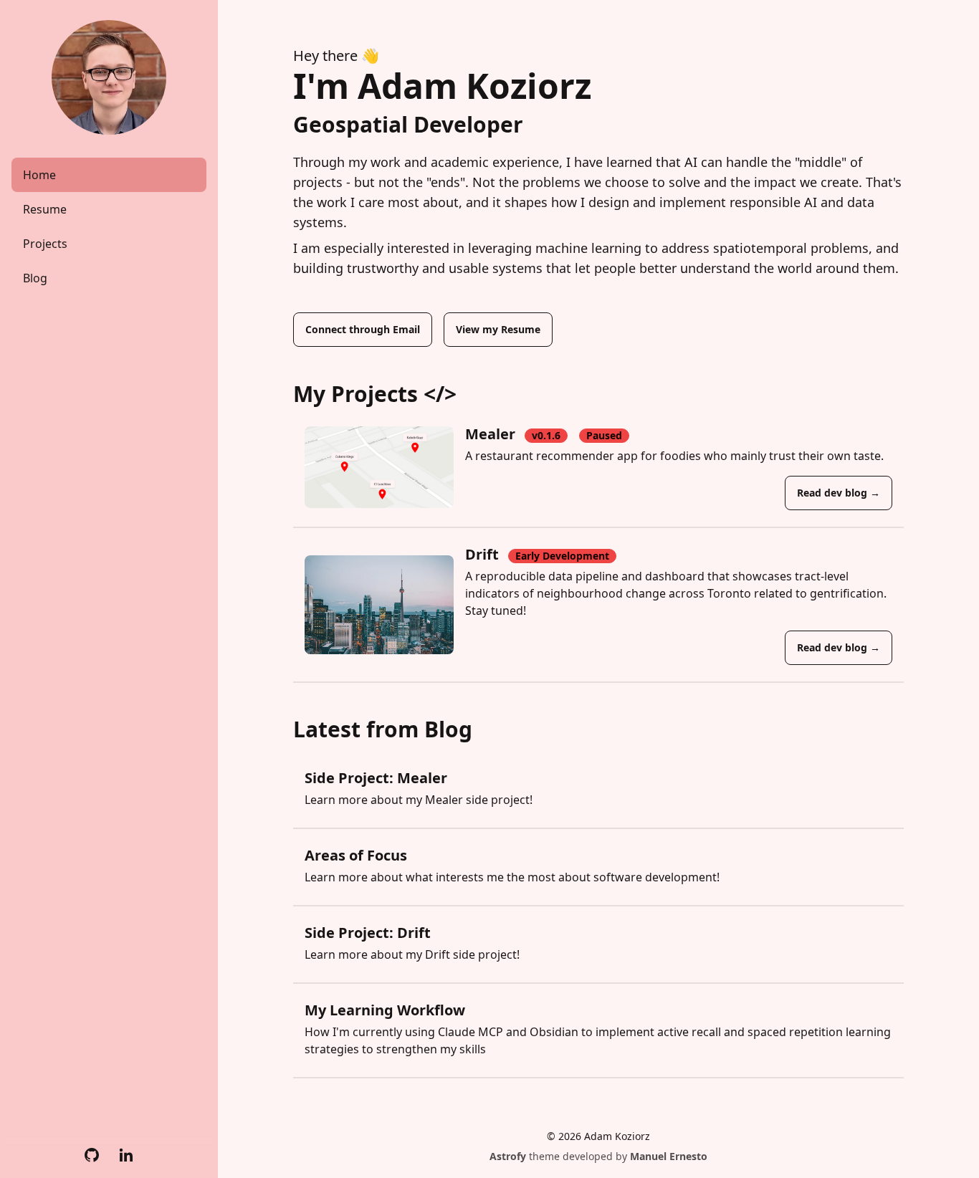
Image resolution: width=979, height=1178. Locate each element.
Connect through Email (362, 329)
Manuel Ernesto (668, 1156)
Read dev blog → (838, 492)
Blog (35, 278)
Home (39, 175)
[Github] (91, 1155)
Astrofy (508, 1156)
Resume (45, 209)
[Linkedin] (126, 1155)
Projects (45, 244)
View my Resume (498, 329)
